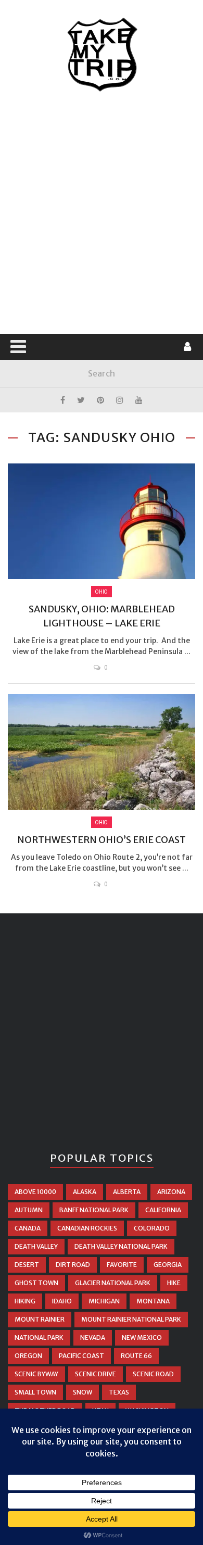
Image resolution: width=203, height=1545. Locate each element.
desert (27, 1264)
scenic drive (95, 1374)
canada (28, 1228)
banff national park (94, 1210)
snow (82, 1392)
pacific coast (81, 1356)
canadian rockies (87, 1228)
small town (35, 1392)
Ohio (101, 591)
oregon (28, 1356)
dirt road (73, 1264)
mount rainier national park (131, 1319)
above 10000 (35, 1192)
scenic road (153, 1374)
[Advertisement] (101, 213)
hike (174, 1283)
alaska (84, 1192)
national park (39, 1337)
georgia (168, 1264)
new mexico (142, 1337)
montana (153, 1301)
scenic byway (36, 1374)
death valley (36, 1246)
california (163, 1210)
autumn (29, 1210)
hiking (25, 1301)
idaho (62, 1301)
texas (119, 1392)
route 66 (136, 1356)
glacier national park (112, 1283)
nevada (92, 1337)
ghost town (36, 1283)
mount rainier (40, 1319)
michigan (104, 1301)
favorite (122, 1264)
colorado (152, 1228)
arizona (171, 1192)
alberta (127, 1192)
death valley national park (121, 1246)
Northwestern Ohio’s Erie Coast (101, 840)
